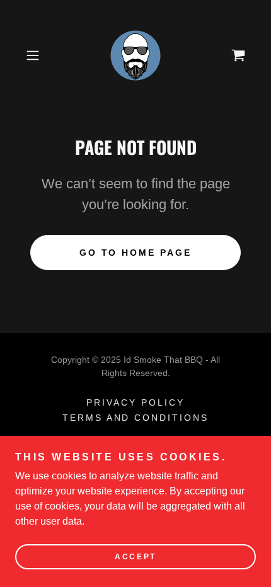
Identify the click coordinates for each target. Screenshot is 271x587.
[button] (37, 55)
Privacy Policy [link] (135, 402)
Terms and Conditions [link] (135, 418)
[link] (135, 55)
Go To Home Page (135, 253)
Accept (135, 556)
